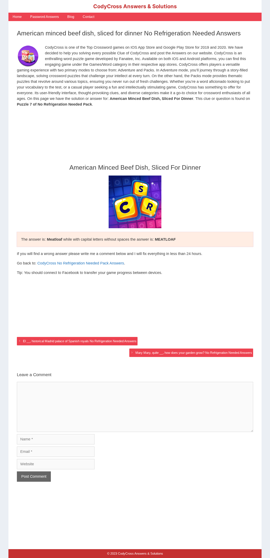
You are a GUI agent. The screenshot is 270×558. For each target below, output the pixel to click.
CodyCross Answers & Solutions (135, 6)
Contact (88, 17)
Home (17, 17)
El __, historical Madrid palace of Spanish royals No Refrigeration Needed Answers (79, 341)
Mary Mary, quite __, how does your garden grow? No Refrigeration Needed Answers (193, 352)
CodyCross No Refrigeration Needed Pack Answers (80, 263)
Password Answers (44, 17)
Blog (70, 17)
